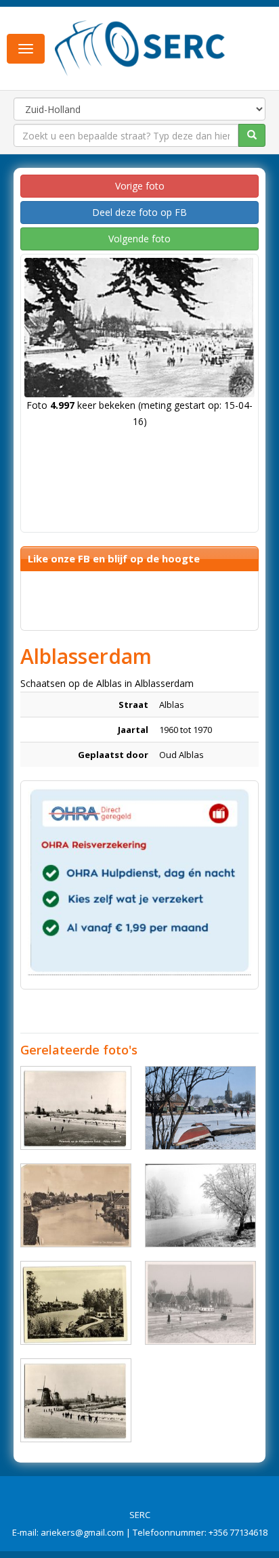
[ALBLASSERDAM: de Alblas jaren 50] (75, 1303)
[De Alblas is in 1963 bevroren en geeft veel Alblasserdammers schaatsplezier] (200, 1303)
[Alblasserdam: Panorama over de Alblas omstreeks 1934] (75, 1205)
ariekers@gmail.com (82, 1532)
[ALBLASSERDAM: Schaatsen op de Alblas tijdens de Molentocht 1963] (75, 1108)
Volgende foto (139, 238)
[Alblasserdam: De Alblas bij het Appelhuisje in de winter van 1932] (200, 1205)
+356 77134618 (238, 1532)
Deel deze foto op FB (139, 212)
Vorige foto (140, 185)
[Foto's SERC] (140, 47)
